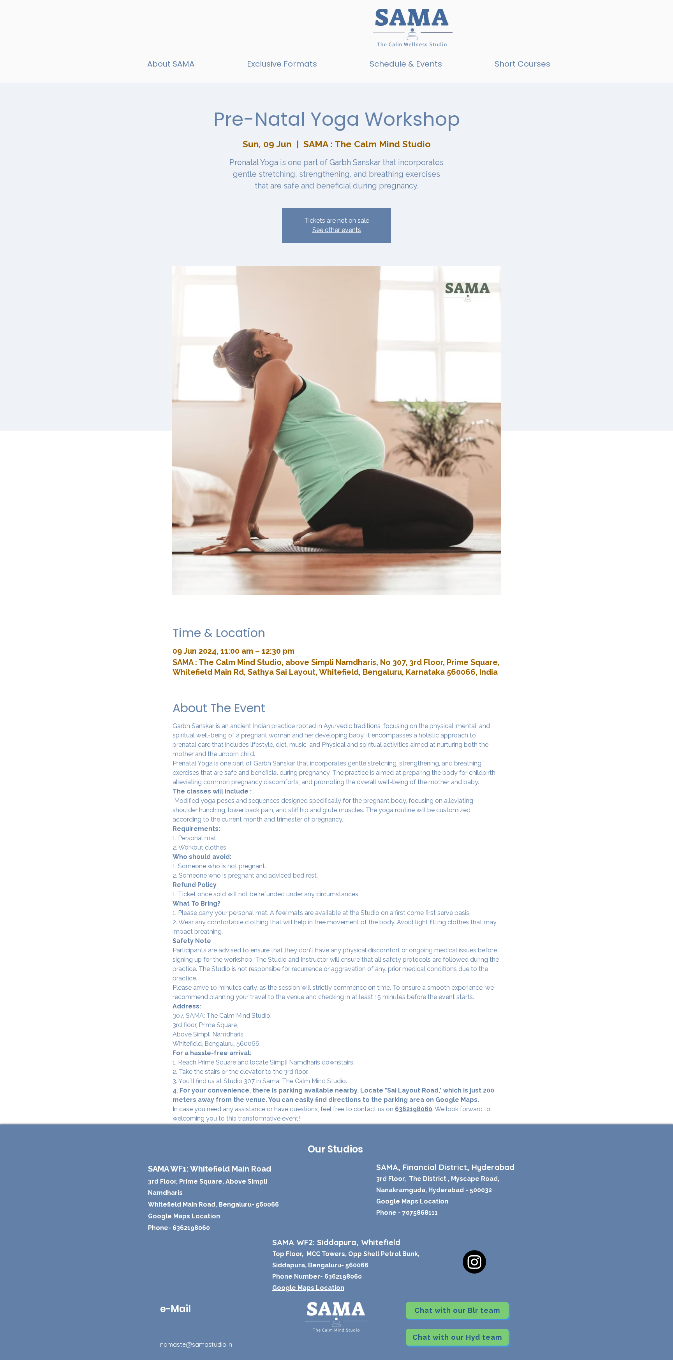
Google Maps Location (308, 1287)
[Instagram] (474, 1262)
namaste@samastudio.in (196, 1344)
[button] (281, 64)
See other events (336, 230)
